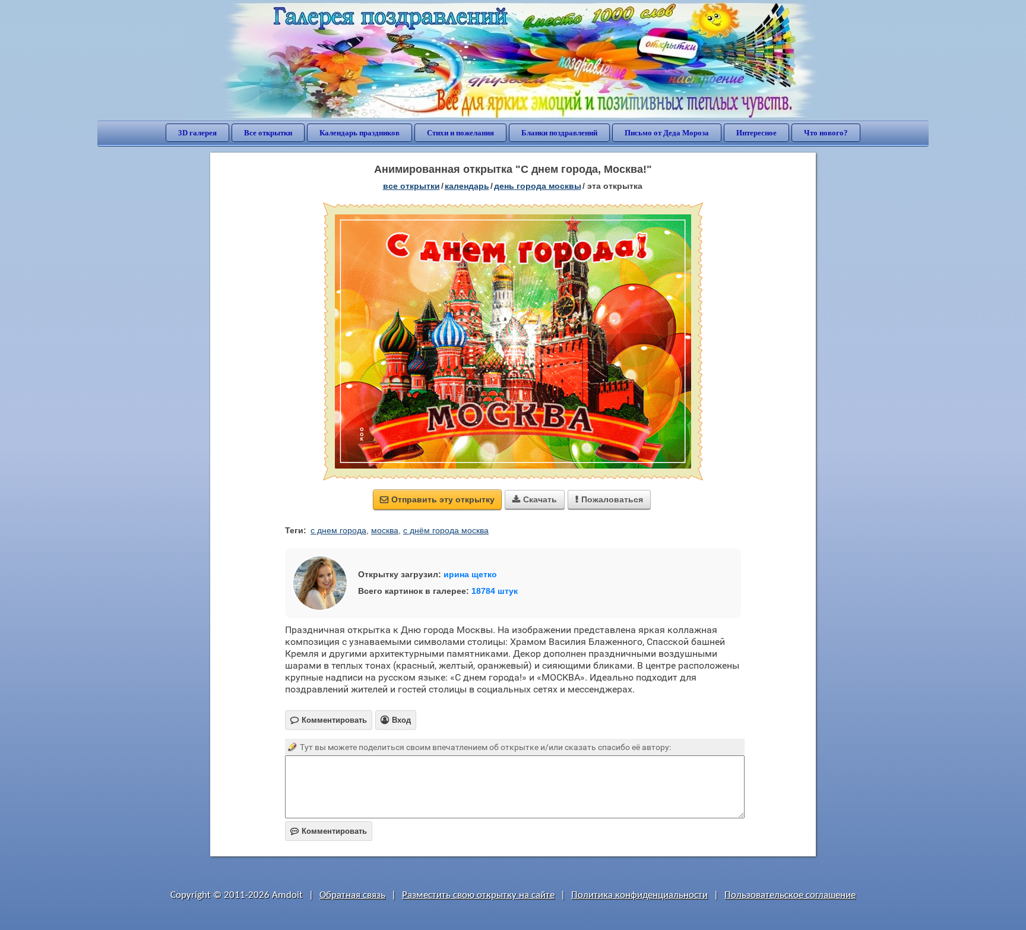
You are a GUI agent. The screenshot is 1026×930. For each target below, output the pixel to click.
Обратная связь (352, 895)
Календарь (467, 186)
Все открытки (268, 132)
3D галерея (197, 132)
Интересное (756, 132)
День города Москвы (537, 186)
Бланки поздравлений (559, 132)
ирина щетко (470, 574)
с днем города (338, 530)
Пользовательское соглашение (790, 895)
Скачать (534, 499)
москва (384, 530)
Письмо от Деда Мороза (667, 132)
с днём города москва (446, 530)
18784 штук (494, 591)
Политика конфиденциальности (639, 895)
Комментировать (328, 831)
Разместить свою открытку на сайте (478, 895)
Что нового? (826, 132)
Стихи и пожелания (460, 132)
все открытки (411, 186)
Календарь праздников (359, 132)
